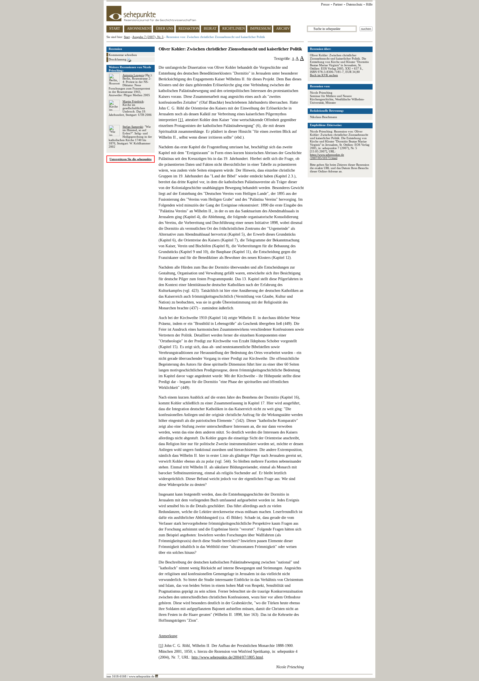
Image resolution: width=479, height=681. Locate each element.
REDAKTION (189, 28)
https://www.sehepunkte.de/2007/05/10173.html (327, 156)
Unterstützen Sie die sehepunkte (130, 159)
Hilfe (369, 4)
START (114, 28)
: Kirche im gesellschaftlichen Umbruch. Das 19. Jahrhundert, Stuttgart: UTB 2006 (130, 108)
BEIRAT (210, 28)
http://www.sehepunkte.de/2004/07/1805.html (227, 657)
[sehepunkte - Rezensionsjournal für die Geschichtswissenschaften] (239, 13)
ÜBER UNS (164, 28)
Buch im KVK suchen (324, 75)
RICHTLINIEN (233, 28)
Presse (325, 4)
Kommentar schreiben (123, 55)
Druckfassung (118, 59)
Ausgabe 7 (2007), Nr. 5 (148, 37)
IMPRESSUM (260, 28)
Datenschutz (354, 4)
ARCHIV (283, 28)
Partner (338, 4)
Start (127, 37)
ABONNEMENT (139, 28)
